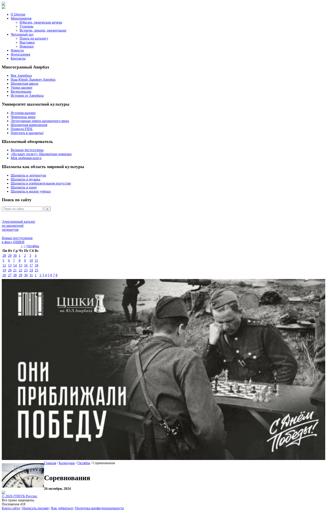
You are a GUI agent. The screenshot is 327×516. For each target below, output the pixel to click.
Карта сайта (11, 508)
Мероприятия (21, 18)
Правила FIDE (22, 129)
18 (36, 265)
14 (15, 265)
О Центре (18, 14)
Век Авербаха (21, 75)
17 (31, 265)
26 (4, 275)
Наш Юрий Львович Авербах (33, 79)
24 (31, 270)
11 (36, 260)
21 (15, 270)
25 (36, 270)
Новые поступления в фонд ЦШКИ (17, 240)
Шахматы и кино (24, 187)
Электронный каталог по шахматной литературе (18, 225)
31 (31, 275)
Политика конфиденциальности (99, 508)
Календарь (67, 463)
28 (4, 255)
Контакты (18, 58)
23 (26, 270)
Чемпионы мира (23, 117)
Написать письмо (35, 508)
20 (10, 270)
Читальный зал (22, 34)
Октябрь (32, 246)
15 (20, 265)
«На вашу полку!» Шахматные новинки (41, 154)
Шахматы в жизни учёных (31, 191)
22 (20, 270)
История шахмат (23, 113)
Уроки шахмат (21, 87)
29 (10, 255)
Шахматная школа (24, 83)
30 (15, 255)
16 (26, 265)
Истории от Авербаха (27, 95)
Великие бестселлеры (27, 150)
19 (4, 270)
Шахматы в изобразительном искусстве (41, 183)
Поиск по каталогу (34, 38)
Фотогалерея (20, 54)
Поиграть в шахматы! (27, 133)
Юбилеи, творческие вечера (41, 22)
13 (10, 265)
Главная (50, 463)
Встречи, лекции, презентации (43, 30)
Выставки (27, 42)
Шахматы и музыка (25, 179)
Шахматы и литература (28, 175)
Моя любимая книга (26, 158)
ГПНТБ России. (25, 496)
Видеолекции (21, 91)
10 (31, 260)
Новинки (27, 46)
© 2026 (7, 496)
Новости (17, 50)
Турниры (26, 26)
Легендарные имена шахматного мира (40, 121)
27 (10, 275)
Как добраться (62, 508)
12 (4, 265)
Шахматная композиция (29, 125)
